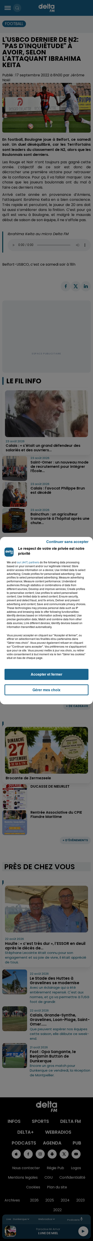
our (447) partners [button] (28, 562)
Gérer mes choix (46, 689)
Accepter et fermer (46, 674)
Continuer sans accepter (67, 541)
